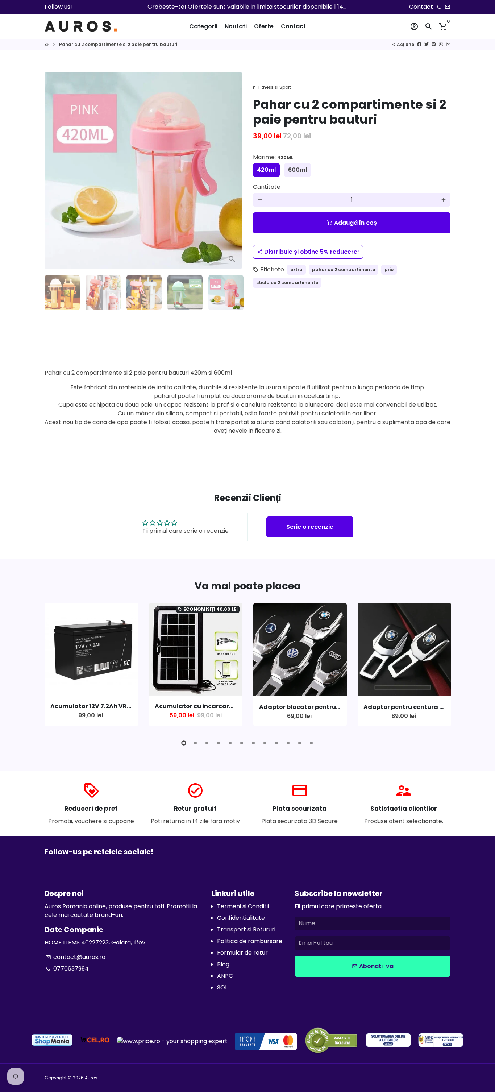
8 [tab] (265, 743)
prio (389, 269)
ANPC (225, 976)
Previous (54, 171)
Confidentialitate (241, 918)
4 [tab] (218, 743)
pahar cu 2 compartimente (343, 269)
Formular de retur (242, 952)
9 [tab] (276, 743)
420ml (266, 170)
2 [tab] (195, 743)
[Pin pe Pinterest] (434, 44)
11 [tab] (300, 743)
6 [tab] (242, 743)
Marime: (273, 157)
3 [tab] (207, 743)
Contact (293, 26)
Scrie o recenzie (309, 527)
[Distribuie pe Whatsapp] (441, 44)
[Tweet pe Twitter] (426, 44)
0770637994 (67, 968)
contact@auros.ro (75, 957)
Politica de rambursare (249, 941)
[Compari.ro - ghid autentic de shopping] (331, 1041)
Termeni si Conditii (243, 906)
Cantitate (266, 187)
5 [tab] (230, 743)
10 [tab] (288, 743)
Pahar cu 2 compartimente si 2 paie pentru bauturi (118, 44)
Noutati (236, 26)
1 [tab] (184, 743)
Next (443, 666)
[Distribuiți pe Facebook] (419, 44)
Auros (91, 1078)
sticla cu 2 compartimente (287, 282)
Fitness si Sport (272, 87)
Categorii (203, 26)
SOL (222, 987)
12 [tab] (311, 743)
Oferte (264, 26)
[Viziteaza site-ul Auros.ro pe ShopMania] (52, 1041)
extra (296, 269)
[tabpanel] (91, 664)
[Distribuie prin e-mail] (448, 44)
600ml (297, 170)
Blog (223, 964)
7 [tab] (253, 743)
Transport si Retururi (246, 929)
